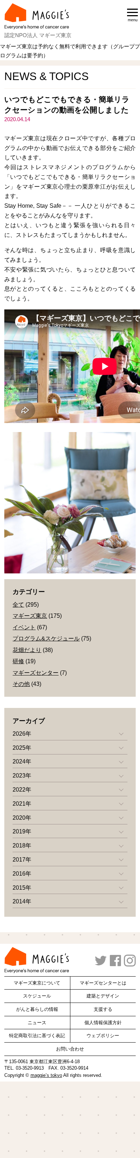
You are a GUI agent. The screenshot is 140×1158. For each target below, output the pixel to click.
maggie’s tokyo (46, 1075)
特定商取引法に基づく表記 (37, 1035)
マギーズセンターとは (103, 983)
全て (18, 605)
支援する (103, 1009)
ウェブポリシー (103, 1035)
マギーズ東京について (37, 983)
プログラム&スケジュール (46, 638)
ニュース (37, 1022)
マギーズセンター (36, 673)
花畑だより (27, 650)
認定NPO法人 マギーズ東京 (37, 35)
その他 (21, 684)
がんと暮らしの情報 (37, 1009)
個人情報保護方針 (103, 1022)
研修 (18, 661)
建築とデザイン (103, 996)
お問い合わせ (70, 1049)
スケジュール (37, 996)
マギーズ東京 (30, 616)
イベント (24, 627)
